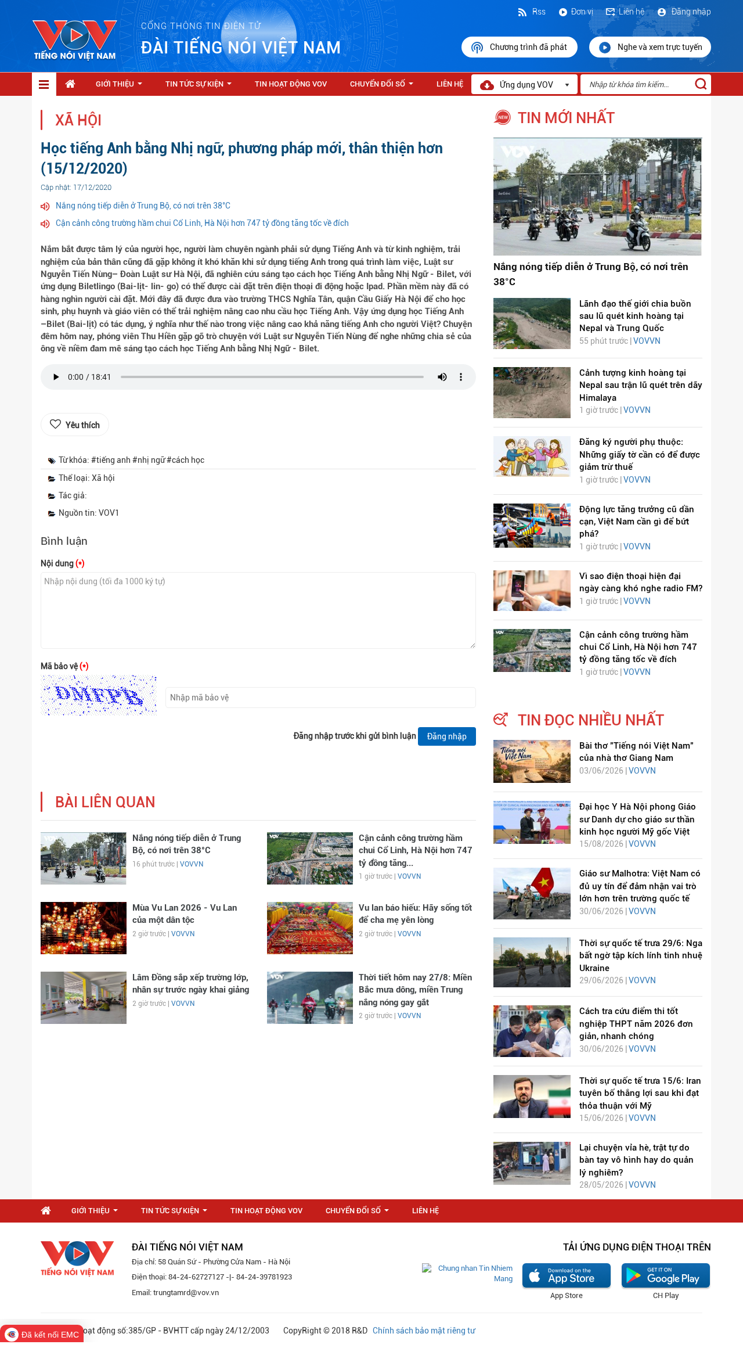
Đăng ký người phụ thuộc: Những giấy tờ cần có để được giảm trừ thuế (639, 454)
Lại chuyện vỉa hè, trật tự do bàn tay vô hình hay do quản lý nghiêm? (636, 1160)
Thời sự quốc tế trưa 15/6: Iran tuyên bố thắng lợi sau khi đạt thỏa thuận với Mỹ (640, 1093)
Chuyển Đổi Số (384, 87)
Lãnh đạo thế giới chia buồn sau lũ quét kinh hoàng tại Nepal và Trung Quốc (635, 316)
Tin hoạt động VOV (291, 84)
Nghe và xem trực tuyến (660, 47)
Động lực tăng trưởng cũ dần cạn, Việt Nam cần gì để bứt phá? (636, 522)
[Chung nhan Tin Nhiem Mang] (467, 1273)
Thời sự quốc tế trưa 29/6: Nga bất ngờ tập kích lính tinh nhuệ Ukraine (640, 955)
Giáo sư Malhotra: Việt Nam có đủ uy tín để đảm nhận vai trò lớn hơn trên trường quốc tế (640, 886)
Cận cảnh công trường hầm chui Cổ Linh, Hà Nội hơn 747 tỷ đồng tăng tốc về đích (202, 223)
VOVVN (191, 864)
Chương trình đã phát (529, 47)
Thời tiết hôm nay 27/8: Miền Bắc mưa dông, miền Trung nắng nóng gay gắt (415, 990)
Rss (538, 11)
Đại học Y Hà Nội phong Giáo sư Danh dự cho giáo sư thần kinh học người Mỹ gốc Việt (637, 819)
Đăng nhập (690, 11)
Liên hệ (631, 11)
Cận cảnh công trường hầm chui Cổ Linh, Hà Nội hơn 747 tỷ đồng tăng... (416, 850)
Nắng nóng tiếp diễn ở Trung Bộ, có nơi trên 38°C (143, 205)
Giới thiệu (121, 87)
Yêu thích (83, 425)
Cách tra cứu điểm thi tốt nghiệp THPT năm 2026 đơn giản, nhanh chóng (636, 1023)
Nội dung (63, 563)
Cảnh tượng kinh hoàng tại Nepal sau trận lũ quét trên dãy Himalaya (640, 385)
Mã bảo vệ (65, 666)
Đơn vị (582, 11)
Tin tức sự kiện (200, 87)
